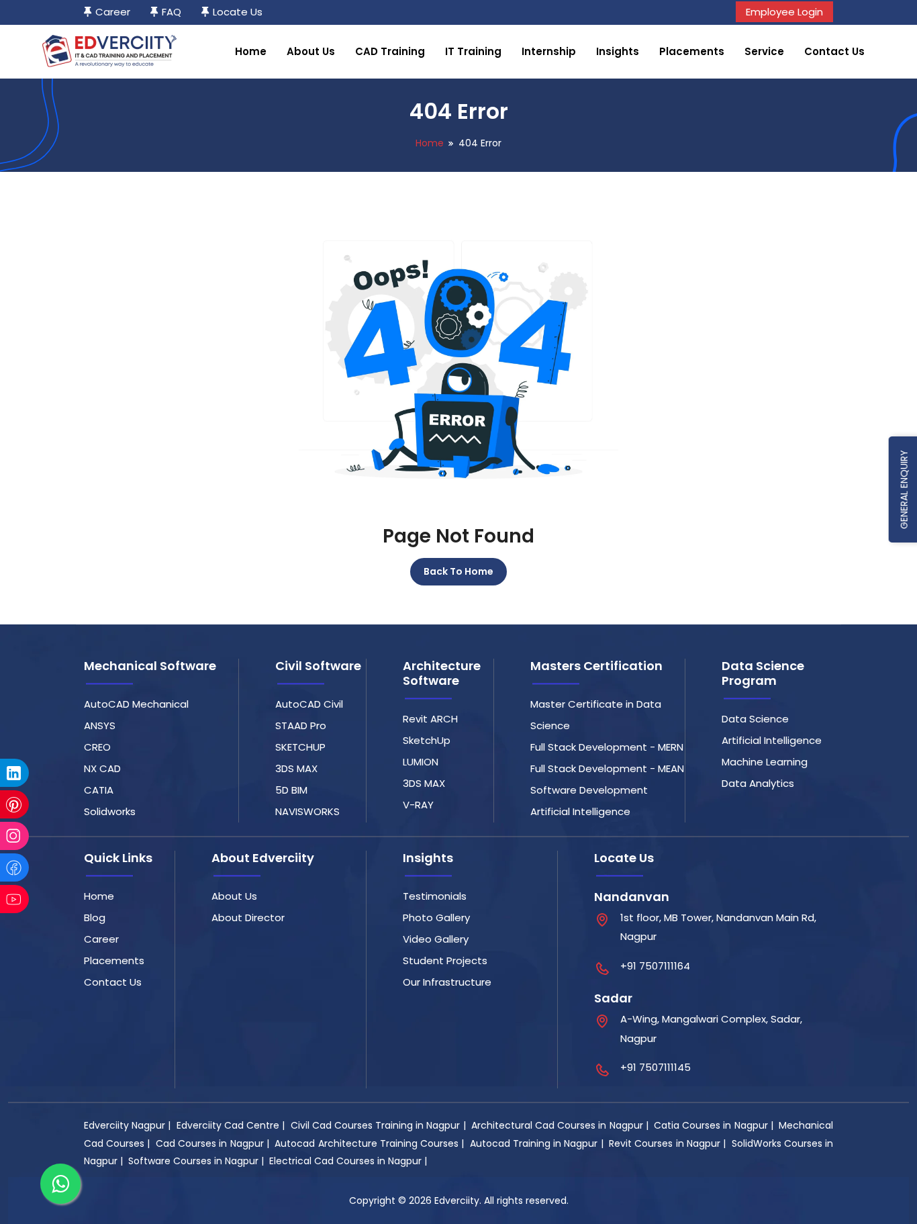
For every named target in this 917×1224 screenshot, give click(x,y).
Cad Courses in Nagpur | (214, 1143)
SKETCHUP (300, 747)
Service (764, 51)
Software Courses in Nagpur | (197, 1161)
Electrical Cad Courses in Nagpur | (349, 1161)
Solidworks (110, 811)
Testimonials (435, 896)
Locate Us (237, 12)
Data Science (755, 719)
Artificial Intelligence (580, 811)
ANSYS (99, 725)
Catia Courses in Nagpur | (715, 1125)
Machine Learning (765, 762)
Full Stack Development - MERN (606, 747)
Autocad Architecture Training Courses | (371, 1143)
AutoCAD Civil (309, 704)
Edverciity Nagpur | (129, 1125)
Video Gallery (436, 939)
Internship (549, 51)
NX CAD (102, 768)
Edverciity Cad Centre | (232, 1125)
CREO (97, 747)
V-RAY (418, 805)
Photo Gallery (436, 917)
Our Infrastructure (447, 982)
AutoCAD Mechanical (136, 704)
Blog (94, 917)
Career (112, 12)
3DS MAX (296, 768)
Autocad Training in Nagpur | (538, 1143)
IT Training (473, 51)
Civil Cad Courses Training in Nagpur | (380, 1125)
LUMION (420, 762)
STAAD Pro (300, 725)
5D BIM (291, 790)
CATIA (98, 790)
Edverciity (456, 1200)
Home (251, 51)
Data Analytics (758, 783)
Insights (617, 51)
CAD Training (390, 51)
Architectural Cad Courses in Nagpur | (561, 1125)
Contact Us (834, 51)
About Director (248, 917)
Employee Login (784, 12)
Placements (691, 51)
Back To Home (458, 571)
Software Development (589, 790)
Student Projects (445, 960)
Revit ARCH (430, 719)
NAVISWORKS (307, 811)
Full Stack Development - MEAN (607, 768)
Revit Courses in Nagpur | (668, 1143)
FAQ (171, 12)
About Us (311, 51)
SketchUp (426, 740)
